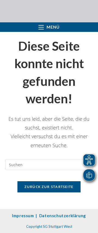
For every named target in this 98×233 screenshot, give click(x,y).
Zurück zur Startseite (48, 186)
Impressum (23, 215)
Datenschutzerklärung (62, 215)
